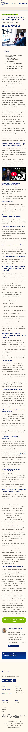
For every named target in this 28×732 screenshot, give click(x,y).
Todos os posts (13, 646)
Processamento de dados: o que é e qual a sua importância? (14, 56)
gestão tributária (22, 454)
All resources (5, 702)
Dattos (12, 526)
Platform (4, 686)
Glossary (4, 709)
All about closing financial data (14, 620)
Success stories (6, 689)
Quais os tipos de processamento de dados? (13, 64)
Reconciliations (18, 690)
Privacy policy (10, 721)
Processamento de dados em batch (15, 70)
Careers (17, 705)
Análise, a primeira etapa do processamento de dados (13, 59)
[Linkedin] (10, 680)
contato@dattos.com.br (14, 727)
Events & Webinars (6, 707)
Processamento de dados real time (15, 66)
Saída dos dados (11, 61)
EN (14, 3)
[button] (3, 26)
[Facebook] (3, 680)
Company (17, 702)
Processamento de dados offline (14, 68)
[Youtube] (7, 680)
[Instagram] (14, 680)
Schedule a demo (6, 693)
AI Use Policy (18, 721)
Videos (3, 711)
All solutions (18, 688)
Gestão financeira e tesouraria (9, 14)
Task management (19, 693)
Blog (3, 705)
